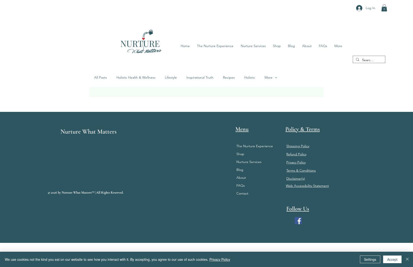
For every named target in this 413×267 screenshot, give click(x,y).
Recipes (229, 77)
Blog (239, 170)
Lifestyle (171, 77)
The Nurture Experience (254, 146)
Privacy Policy (219, 259)
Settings (370, 259)
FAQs (240, 185)
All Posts (100, 77)
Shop (240, 154)
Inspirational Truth (199, 77)
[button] (384, 7)
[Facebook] (298, 220)
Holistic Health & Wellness (135, 77)
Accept (392, 259)
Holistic (249, 77)
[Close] (407, 259)
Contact (242, 193)
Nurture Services (248, 162)
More (268, 77)
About (241, 177)
